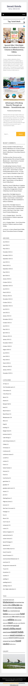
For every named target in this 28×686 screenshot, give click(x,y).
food (5, 610)
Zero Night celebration (8, 589)
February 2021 (6, 336)
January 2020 (6, 369)
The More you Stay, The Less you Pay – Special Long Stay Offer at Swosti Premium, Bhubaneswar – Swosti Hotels (13, 159)
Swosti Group (17, 55)
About (4, 397)
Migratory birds (7, 501)
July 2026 (5, 241)
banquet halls (6, 599)
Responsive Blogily (10, 680)
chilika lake (15, 605)
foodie (18, 610)
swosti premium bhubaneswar (10, 558)
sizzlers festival (7, 538)
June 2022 (5, 312)
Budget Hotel (6, 430)
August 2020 (6, 349)
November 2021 (7, 319)
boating (5, 427)
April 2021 (5, 332)
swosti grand (7, 632)
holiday (5, 614)
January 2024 (6, 279)
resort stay (5, 521)
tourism (13, 641)
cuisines (5, 461)
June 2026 (5, 245)
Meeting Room (6, 498)
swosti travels (13, 638)
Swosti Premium (7, 555)
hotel (22, 613)
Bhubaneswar (6, 417)
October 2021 (6, 322)
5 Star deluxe (6, 390)
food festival (6, 478)
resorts (19, 623)
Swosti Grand (6, 552)
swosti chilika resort (8, 548)
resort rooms (15, 623)
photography (5, 623)
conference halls (10, 607)
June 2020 (5, 356)
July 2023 (5, 289)
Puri (4, 515)
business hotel (6, 434)
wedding (5, 579)
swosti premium (16, 635)
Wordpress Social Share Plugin (11, 683)
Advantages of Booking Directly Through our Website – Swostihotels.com (14, 105)
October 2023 (6, 282)
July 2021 (5, 326)
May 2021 (5, 329)
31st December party (8, 387)
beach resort (11, 599)
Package (5, 511)
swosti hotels (17, 632)
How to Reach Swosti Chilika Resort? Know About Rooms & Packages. (14, 152)
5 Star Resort (6, 393)
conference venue (7, 454)
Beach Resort (6, 414)
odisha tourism (17, 620)
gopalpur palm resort (8, 488)
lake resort (15, 616)
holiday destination (11, 614)
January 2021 (6, 339)
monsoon (5, 505)
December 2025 (7, 252)
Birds (4, 420)
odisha (11, 619)
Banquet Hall (6, 404)
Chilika (4, 444)
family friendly (6, 468)
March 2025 (6, 265)
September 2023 (7, 285)
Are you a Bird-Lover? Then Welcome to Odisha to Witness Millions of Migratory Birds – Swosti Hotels (13, 178)
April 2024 (5, 275)
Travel (4, 569)
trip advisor (6, 572)
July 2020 (5, 353)
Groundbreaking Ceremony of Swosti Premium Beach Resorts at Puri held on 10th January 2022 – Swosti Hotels (14, 167)
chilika (9, 605)
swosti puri (5, 562)
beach (4, 407)
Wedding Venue (12, 644)
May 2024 (5, 272)
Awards (5, 400)
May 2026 (5, 248)
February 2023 (6, 295)
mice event (5, 620)
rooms (4, 528)
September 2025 (7, 258)
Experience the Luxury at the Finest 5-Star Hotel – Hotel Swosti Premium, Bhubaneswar (13, 210)
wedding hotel (6, 582)
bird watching (17, 602)
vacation (5, 575)
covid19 (5, 457)
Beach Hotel (6, 410)
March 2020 (6, 363)
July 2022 (5, 309)
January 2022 (6, 316)
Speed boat (5, 545)
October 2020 (6, 346)
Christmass (5, 447)
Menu (23, 14)
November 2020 (7, 342)
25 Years (5, 383)
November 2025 (7, 255)
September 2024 (7, 268)
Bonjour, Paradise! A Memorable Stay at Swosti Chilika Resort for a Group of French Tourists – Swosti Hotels (13, 148)
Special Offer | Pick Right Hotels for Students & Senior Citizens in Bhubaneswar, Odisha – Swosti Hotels (13, 196)
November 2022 (7, 299)
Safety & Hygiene (7, 532)
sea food (16, 625)
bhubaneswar (8, 602)
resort (10, 623)
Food (4, 474)
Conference (6, 451)
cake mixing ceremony (8, 441)
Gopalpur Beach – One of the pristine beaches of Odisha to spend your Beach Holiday (13, 217)
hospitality (18, 614)
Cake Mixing (6, 437)
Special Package (7, 542)
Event (4, 464)
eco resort (18, 607)
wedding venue (6, 585)
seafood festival (7, 535)
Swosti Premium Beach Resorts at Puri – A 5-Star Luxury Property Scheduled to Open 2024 (13, 171)
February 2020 (6, 366)
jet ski (4, 494)
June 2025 (5, 262)
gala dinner (5, 481)
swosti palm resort (6, 635)
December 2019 (7, 373)
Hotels (4, 491)
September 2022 (7, 305)
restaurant (5, 525)
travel (18, 640)
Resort (4, 518)
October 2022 (6, 302)
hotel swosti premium (7, 616)
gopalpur (5, 484)
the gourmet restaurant (9, 565)
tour (9, 641)
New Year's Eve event (8, 508)
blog (4, 424)
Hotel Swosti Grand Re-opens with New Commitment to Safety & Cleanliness (13, 199)
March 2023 (6, 292)
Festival (5, 471)
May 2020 (5, 359)
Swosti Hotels (14, 6)
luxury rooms (22, 616)
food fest (8, 610)
